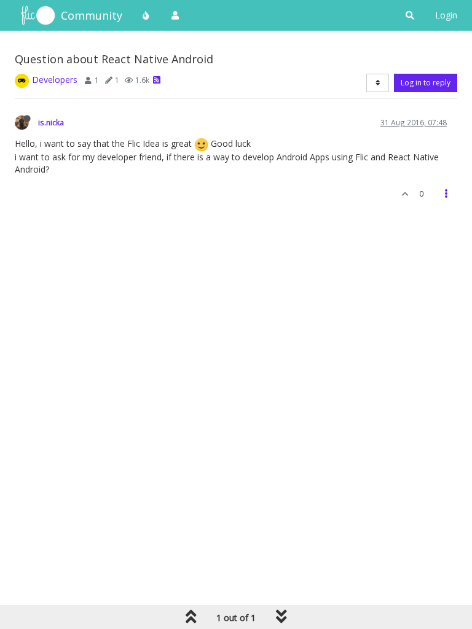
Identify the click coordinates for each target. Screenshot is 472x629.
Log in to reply (425, 82)
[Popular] (146, 15)
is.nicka (51, 122)
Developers (54, 79)
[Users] (175, 15)
